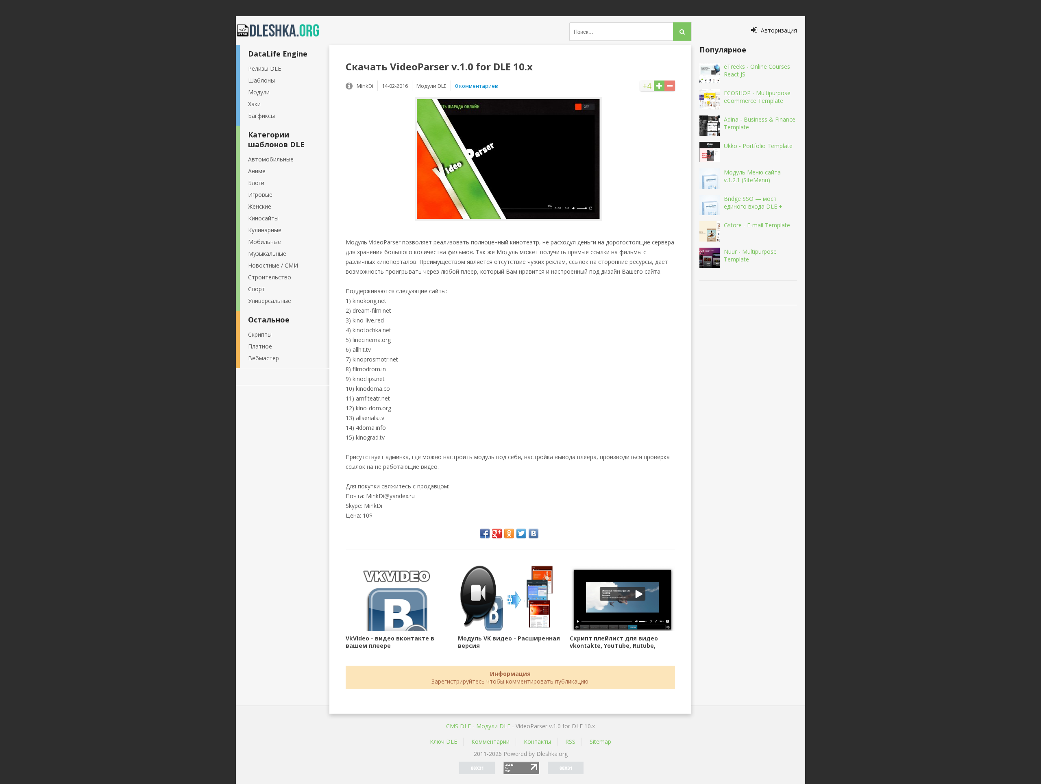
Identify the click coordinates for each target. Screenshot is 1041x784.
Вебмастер (263, 358)
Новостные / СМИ (273, 265)
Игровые (260, 194)
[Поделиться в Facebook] (485, 533)
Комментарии (490, 741)
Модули (259, 92)
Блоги (256, 183)
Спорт (256, 289)
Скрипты (260, 334)
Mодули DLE (493, 726)
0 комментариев (476, 85)
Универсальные (269, 301)
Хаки (254, 104)
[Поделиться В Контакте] (533, 533)
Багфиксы (261, 116)
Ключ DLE (443, 741)
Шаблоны (261, 80)
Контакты (537, 741)
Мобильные (264, 242)
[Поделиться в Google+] (497, 533)
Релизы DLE (264, 68)
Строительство (269, 277)
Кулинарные (264, 230)
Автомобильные (271, 159)
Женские (259, 206)
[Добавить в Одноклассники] (509, 533)
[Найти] (682, 31)
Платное (260, 346)
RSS (570, 741)
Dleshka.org (282, 30)
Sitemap (600, 741)
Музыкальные (267, 253)
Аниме (257, 171)
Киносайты (263, 218)
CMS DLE (458, 726)
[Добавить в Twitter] (521, 533)
